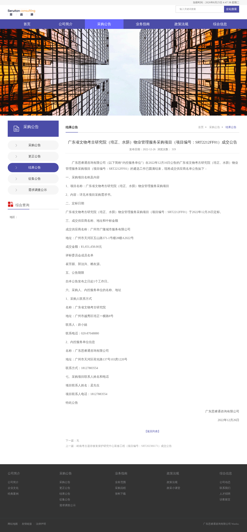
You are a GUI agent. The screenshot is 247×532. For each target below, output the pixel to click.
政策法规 (181, 24)
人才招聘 (225, 493)
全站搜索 (231, 9)
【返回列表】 (152, 431)
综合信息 (220, 24)
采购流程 (120, 488)
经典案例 (13, 493)
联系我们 (225, 488)
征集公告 (34, 178)
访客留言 (225, 499)
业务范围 (120, 482)
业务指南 (143, 24)
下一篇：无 (72, 440)
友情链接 (27, 523)
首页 (27, 24)
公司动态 (225, 482)
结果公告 (34, 167)
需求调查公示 (37, 189)
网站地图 (13, 523)
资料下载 (120, 493)
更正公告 (34, 156)
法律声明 (41, 523)
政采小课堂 (173, 488)
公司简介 (66, 24)
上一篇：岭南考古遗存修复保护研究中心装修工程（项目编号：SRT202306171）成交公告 (119, 446)
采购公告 (104, 24)
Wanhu (235, 523)
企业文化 (13, 488)
